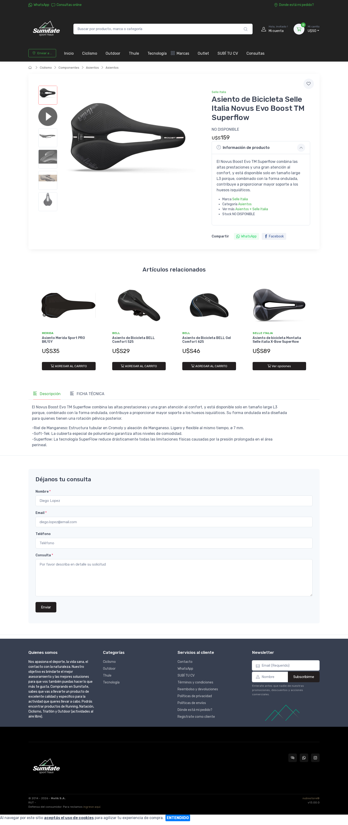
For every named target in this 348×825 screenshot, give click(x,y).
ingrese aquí (91, 806)
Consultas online (69, 5)
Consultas (255, 53)
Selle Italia (219, 92)
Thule (134, 53)
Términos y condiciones (195, 682)
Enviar (46, 607)
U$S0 (314, 29)
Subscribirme (303, 677)
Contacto (185, 662)
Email (41, 513)
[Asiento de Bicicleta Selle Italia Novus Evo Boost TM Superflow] (47, 95)
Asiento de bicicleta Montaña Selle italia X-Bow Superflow (277, 340)
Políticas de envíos (192, 703)
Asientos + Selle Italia (251, 209)
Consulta (44, 555)
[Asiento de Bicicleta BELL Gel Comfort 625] (209, 305)
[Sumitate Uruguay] (46, 29)
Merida (48, 333)
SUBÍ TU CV (228, 53)
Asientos (92, 67)
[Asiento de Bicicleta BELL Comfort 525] (139, 305)
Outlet (203, 53)
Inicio (69, 53)
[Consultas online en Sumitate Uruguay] (292, 758)
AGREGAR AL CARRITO (71, 366)
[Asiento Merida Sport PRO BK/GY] (68, 305)
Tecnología (157, 53)
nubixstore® (311, 798)
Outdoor (113, 53)
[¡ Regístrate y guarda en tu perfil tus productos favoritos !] (308, 84)
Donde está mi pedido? (296, 5)
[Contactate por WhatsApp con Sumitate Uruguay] (304, 758)
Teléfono (43, 534)
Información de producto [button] (246, 147)
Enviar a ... (44, 53)
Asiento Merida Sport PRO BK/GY (63, 340)
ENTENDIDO (178, 818)
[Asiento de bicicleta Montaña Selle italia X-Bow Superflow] (279, 305)
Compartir (220, 236)
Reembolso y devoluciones (198, 689)
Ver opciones (281, 366)
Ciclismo (89, 53)
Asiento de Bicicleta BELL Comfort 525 (133, 340)
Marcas (183, 53)
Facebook (276, 236)
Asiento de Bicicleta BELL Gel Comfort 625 (206, 340)
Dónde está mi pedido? (195, 710)
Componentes (68, 67)
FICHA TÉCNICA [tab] (90, 394)
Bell (116, 333)
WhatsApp (41, 5)
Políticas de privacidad (195, 696)
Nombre (43, 492)
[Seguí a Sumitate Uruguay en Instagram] (315, 758)
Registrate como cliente (196, 717)
